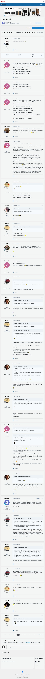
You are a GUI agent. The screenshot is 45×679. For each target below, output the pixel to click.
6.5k (7, 508)
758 (7, 307)
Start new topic (27, 27)
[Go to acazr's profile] (7, 42)
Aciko (6, 297)
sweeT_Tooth (6, 243)
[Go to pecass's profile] (7, 209)
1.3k (7, 136)
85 (16, 32)
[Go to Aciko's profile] (7, 301)
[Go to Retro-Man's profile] (7, 130)
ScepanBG (9, 22)
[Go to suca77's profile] (7, 604)
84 (14, 32)
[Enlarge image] (25, 41)
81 (7, 32)
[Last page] (35, 32)
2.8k (7, 610)
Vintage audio (16, 23)
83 (11, 32)
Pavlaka (7, 180)
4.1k (7, 92)
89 (25, 32)
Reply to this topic (38, 27)
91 (29, 32)
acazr (6, 38)
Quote (16, 77)
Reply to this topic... (12, 647)
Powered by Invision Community (22, 677)
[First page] (2, 32)
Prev (5, 32)
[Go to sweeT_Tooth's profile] (7, 247)
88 (22, 32)
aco (7, 276)
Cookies (28, 674)
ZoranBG (6, 60)
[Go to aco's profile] (7, 281)
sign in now (27, 642)
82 (9, 32)
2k (7, 215)
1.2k (7, 48)
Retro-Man (7, 126)
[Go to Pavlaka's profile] (7, 185)
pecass (7, 205)
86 (18, 32)
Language (17, 674)
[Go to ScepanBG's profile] (3, 23)
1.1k (7, 286)
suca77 (7, 600)
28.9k (7, 253)
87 (20, 32)
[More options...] (42, 38)
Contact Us (23, 674)
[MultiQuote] (13, 50)
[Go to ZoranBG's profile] (7, 65)
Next (32, 32)
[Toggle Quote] (14, 208)
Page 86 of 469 (40, 33)
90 (27, 32)
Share (32, 23)
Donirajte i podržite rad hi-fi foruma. (8, 661)
